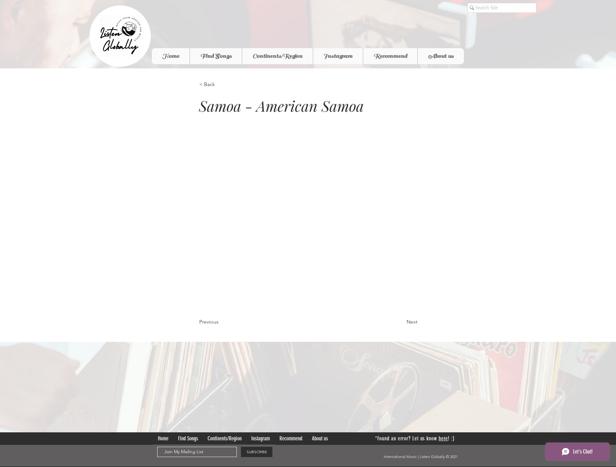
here (443, 438)
